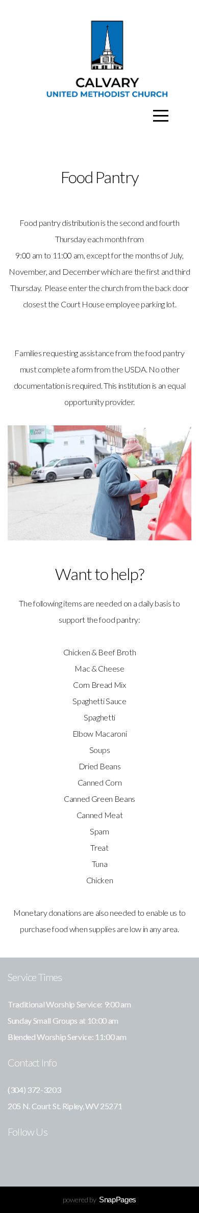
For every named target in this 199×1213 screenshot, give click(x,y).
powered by (99, 1199)
